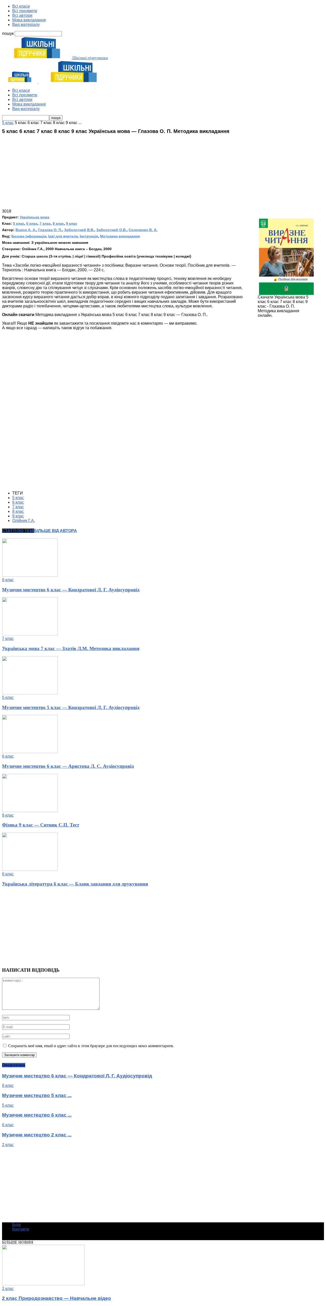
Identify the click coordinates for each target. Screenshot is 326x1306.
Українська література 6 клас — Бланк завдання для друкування (75, 884)
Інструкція (89, 236)
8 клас (58, 223)
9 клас (71, 223)
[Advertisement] (163, 173)
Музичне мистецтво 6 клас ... (37, 1115)
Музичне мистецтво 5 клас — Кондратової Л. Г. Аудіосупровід (71, 707)
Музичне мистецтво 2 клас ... (37, 1134)
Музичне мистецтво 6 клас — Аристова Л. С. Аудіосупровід (68, 766)
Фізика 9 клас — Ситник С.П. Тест (40, 825)
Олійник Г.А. (23, 520)
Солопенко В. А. (143, 230)
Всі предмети (24, 11)
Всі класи (21, 6)
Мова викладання (29, 20)
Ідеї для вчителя (63, 236)
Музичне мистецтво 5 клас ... (37, 1095)
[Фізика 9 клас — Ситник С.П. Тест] (30, 810)
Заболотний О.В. (111, 230)
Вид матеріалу (26, 24)
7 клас (45, 223)
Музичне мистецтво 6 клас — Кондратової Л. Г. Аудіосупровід (71, 589)
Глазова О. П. (50, 230)
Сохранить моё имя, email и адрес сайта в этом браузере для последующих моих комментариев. (91, 1046)
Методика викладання (120, 236)
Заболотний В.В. (79, 230)
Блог (16, 1224)
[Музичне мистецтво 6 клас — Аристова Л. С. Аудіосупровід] (30, 751)
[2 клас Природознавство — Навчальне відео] (43, 1284)
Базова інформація (28, 236)
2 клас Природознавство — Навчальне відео (56, 1298)
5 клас (18, 223)
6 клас (31, 223)
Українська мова (34, 217)
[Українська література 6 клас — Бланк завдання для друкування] (30, 869)
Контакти (20, 1229)
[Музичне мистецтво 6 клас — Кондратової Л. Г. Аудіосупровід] (30, 575)
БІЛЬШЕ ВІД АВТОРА (55, 531)
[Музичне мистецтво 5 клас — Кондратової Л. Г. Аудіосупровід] (30, 693)
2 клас (8, 1145)
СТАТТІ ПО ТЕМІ (18, 531)
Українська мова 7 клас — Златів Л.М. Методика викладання (70, 648)
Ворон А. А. (26, 230)
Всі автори (22, 15)
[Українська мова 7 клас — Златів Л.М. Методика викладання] (30, 634)
